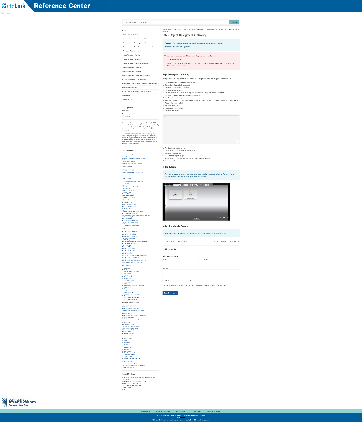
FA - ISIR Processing (127, 273)
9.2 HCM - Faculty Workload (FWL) (131, 308)
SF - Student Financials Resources (131, 358)
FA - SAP (124, 283)
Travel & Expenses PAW (128, 170)
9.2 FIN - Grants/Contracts (128, 250)
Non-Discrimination (163, 411)
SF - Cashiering (126, 342)
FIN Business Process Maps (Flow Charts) (132, 262)
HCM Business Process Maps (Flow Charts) (133, 310)
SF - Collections (126, 344)
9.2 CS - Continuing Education (130, 217)
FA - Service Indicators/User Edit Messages (133, 285)
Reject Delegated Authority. (190, 233)
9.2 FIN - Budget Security (128, 243)
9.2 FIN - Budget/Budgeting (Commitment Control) (134, 241)
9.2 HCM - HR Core (127, 312)
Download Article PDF (129, 114)
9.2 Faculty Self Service (128, 324)
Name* (165, 260)
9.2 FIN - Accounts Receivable (129, 236)
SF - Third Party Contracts (128, 354)
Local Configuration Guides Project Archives (133, 365)
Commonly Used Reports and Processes (132, 181)
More (123, 389)
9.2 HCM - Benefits (127, 307)
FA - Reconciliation (127, 296)
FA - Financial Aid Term (128, 277)
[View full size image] (201, 129)
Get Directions (196, 411)
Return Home (5, 13)
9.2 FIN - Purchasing (127, 253)
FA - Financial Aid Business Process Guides (133, 297)
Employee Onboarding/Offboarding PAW (132, 172)
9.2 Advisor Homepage (128, 333)
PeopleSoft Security (127, 194)
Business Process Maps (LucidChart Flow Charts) (134, 180)
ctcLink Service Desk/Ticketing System (132, 163)
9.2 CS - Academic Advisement (130, 206)
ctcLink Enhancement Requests (130, 187)
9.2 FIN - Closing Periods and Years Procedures (134, 260)
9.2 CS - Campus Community (129, 213)
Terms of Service (216, 285)
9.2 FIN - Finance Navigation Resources (132, 233)
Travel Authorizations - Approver (214, 29)
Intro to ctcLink (125, 156)
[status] (201, 45)
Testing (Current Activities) (128, 197)
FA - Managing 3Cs (127, 275)
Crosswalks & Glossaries (128, 161)
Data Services (125, 183)
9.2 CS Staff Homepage (128, 335)
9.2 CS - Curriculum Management (130, 220)
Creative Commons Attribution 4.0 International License (190, 420)
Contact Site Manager (214, 411)
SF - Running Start (126, 351)
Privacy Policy (203, 285)
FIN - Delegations (126, 245)
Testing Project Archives (128, 367)
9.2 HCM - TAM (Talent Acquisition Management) (134, 315)
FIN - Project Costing (127, 252)
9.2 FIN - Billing (126, 240)
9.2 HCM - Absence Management (130, 305)
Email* (205, 260)
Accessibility (180, 411)
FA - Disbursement (126, 287)
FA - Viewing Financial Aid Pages (130, 271)
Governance (125, 185)
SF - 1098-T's (125, 340)
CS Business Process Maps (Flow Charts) (132, 211)
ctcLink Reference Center (170, 29)
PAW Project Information (128, 169)
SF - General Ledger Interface (129, 346)
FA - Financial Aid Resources (129, 299)
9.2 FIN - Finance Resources (129, 259)
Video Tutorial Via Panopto (176, 226)
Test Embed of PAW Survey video (132, 385)
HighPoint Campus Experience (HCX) (131, 222)
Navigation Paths (126, 192)
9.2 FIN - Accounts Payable (129, 234)
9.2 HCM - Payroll (126, 313)
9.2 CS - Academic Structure (129, 204)
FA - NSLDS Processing (128, 280)
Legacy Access (126, 188)
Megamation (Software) (128, 190)
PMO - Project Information (128, 195)
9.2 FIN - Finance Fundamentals (130, 231)
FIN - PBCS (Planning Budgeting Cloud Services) (134, 255)
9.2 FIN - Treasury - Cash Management (132, 257)
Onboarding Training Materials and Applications (134, 158)
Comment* (166, 268)
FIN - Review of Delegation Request (228, 241)
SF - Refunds (125, 349)
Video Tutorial (169, 166)
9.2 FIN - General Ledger (128, 248)
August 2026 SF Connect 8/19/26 (132, 383)
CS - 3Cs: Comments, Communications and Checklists (136, 215)
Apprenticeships (126, 210)
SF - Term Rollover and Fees (129, 353)
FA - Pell (124, 289)
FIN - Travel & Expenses (195, 29)
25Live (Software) (126, 178)
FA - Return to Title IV (127, 292)
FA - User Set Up (126, 268)
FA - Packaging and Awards (129, 282)
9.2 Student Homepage (128, 331)
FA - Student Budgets (127, 278)
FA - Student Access (127, 270)
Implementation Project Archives (130, 363)
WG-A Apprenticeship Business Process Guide (136, 381)
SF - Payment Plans (127, 347)
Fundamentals (125, 160)
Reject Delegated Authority (176, 74)
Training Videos (126, 199)
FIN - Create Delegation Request (177, 241)
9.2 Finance (182, 29)
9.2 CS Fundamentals (127, 218)
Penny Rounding (127, 387)
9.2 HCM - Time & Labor (128, 317)
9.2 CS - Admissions (127, 208)
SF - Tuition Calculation (128, 356)
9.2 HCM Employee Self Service (130, 328)
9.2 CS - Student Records (128, 224)
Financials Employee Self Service (130, 326)
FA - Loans (124, 290)
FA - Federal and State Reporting (130, 294)
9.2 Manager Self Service (128, 330)
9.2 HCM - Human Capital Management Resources (135, 319)
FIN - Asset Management (128, 238)
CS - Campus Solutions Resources (131, 225)
